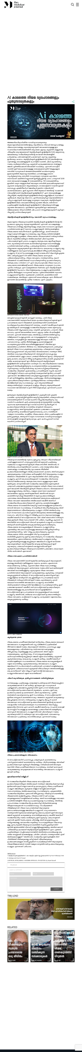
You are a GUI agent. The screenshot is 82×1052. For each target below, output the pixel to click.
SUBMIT (56, 889)
